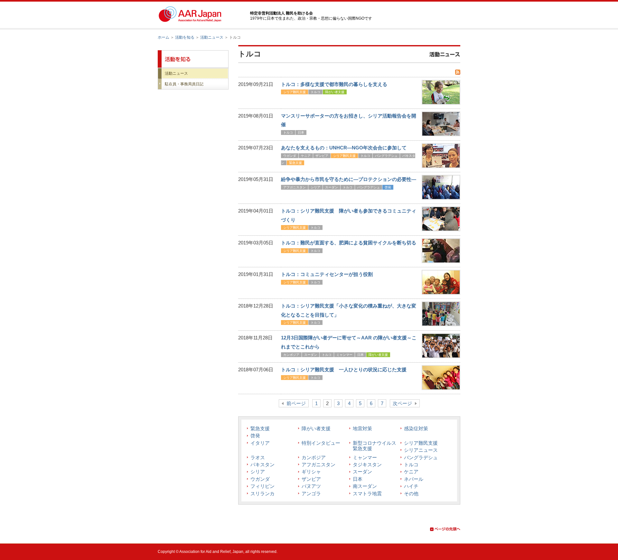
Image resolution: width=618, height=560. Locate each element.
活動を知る (184, 37)
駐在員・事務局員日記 (184, 84)
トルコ (315, 92)
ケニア (306, 155)
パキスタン (262, 464)
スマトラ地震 (367, 493)
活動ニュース (211, 37)
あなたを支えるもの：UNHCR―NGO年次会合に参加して (344, 147)
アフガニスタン (294, 187)
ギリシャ (311, 471)
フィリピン (262, 486)
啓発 (388, 187)
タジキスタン (367, 464)
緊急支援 (295, 163)
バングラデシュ (386, 155)
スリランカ (262, 493)
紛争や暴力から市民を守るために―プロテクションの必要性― (348, 179)
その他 (411, 493)
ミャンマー (344, 354)
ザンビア (321, 155)
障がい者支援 (334, 92)
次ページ (402, 403)
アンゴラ (311, 493)
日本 (301, 132)
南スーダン (365, 486)
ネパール (413, 479)
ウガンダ (289, 155)
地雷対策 (362, 428)
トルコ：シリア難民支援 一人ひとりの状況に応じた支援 (344, 369)
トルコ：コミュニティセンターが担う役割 (327, 274)
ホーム (163, 37)
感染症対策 (416, 428)
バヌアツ (311, 486)
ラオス (257, 457)
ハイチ (411, 486)
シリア (315, 187)
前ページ (296, 403)
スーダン (331, 187)
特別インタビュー (321, 443)
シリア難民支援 (294, 92)
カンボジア (291, 354)
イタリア (260, 443)
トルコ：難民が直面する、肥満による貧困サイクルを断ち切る (348, 242)
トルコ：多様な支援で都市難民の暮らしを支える (334, 84)
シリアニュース (421, 450)
